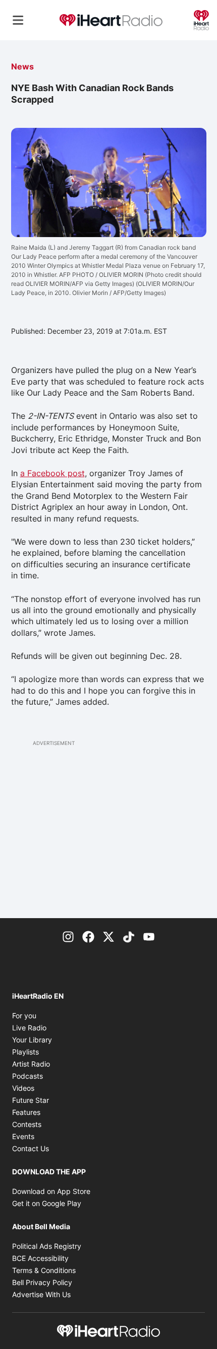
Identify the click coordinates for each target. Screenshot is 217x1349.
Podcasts (27, 1076)
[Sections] (18, 20)
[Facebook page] (88, 936)
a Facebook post (52, 473)
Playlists (25, 1051)
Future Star (30, 1100)
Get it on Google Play (46, 1203)
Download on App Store (51, 1191)
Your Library (32, 1039)
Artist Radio (31, 1064)
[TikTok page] (129, 936)
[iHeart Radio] (201, 19)
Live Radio (29, 1027)
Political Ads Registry (46, 1246)
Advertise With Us (41, 1294)
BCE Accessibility (40, 1258)
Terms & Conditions (44, 1270)
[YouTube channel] (149, 936)
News (22, 66)
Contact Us (30, 1148)
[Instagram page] (68, 936)
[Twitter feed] (108, 936)
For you (24, 1015)
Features (26, 1112)
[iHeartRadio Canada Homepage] (111, 20)
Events (23, 1136)
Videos (23, 1088)
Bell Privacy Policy (42, 1282)
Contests (26, 1124)
